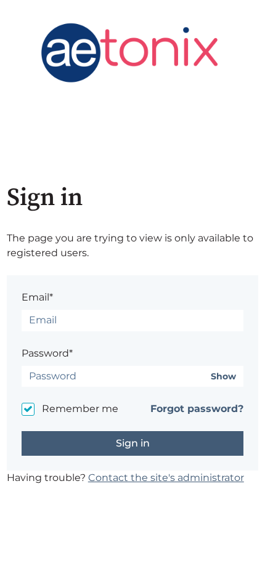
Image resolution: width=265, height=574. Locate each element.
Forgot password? (196, 408)
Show (223, 376)
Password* (47, 353)
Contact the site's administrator (166, 477)
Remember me (80, 408)
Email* (37, 297)
